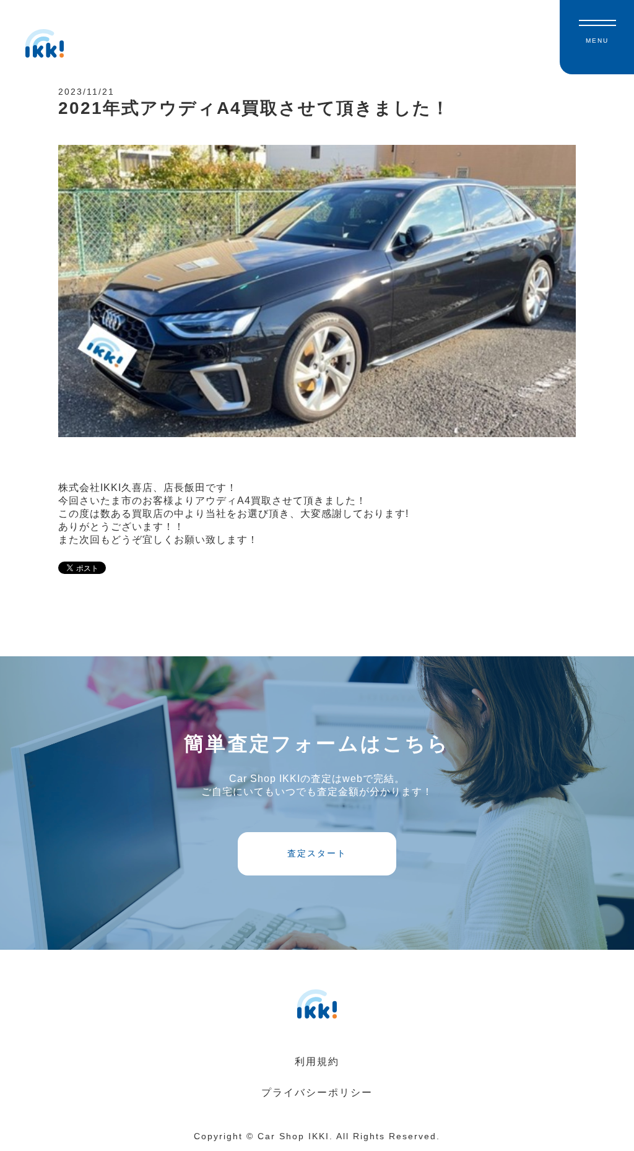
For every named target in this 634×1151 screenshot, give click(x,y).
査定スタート (317, 853)
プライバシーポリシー (317, 1092)
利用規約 (317, 1061)
